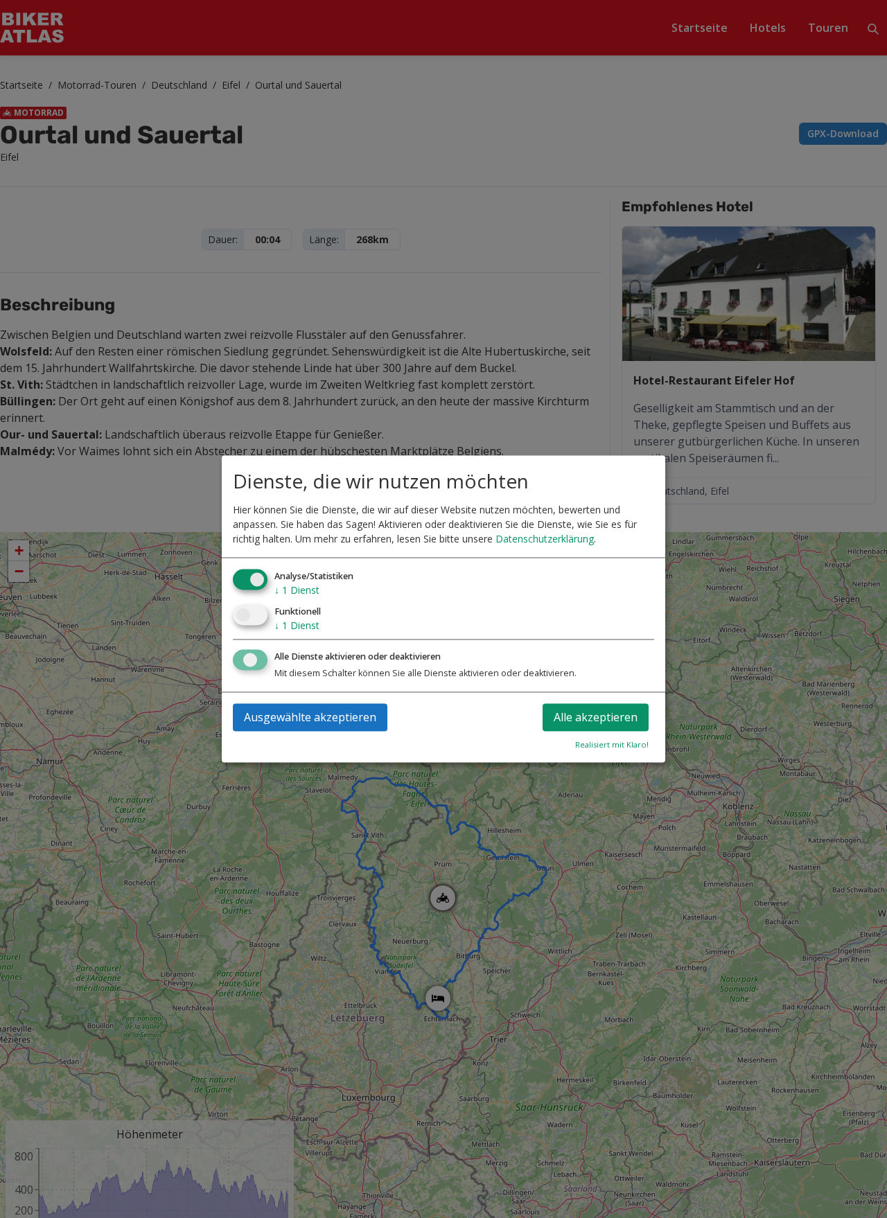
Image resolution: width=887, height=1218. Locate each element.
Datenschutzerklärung (544, 538)
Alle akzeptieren (596, 717)
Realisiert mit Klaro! (612, 745)
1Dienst (296, 590)
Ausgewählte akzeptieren (310, 717)
